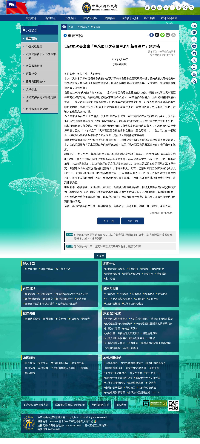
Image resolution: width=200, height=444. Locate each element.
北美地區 (162, 294)
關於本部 (31, 18)
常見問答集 (78, 363)
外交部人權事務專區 (116, 318)
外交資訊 (70, 18)
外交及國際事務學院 (132, 363)
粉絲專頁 (194, 39)
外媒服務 (74, 318)
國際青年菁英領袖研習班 (118, 377)
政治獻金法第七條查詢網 (118, 323)
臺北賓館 (154, 368)
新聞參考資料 (112, 273)
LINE (194, 46)
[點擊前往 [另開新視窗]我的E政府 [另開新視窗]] (146, 403)
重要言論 (31, 38)
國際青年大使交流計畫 (148, 377)
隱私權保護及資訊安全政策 (70, 404)
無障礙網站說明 (100, 404)
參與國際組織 (34, 65)
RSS (194, 81)
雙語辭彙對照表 (59, 363)
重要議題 (162, 273)
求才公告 (110, 278)
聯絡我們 (121, 404)
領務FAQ (30, 368)
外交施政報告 (34, 46)
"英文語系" (159, 7)
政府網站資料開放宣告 (36, 404)
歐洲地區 (149, 294)
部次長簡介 (31, 269)
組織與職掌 (47, 269)
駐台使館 (153, 298)
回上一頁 (109, 220)
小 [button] (178, 7)
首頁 (70, 27)
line (162, 35)
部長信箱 (194, 32)
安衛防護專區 (112, 348)
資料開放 (133, 343)
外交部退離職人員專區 (63, 368)
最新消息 (133, 269)
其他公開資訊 (130, 348)
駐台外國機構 (112, 303)
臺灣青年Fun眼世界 (116, 373)
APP (194, 67)
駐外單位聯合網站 (115, 382)
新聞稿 (145, 269)
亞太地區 (110, 294)
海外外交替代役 (147, 387)
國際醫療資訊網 (113, 368)
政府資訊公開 (129, 18)
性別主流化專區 (139, 318)
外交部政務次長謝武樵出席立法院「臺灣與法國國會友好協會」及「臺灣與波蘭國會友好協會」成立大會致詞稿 (123, 236)
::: (22, 27)
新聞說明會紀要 (131, 273)
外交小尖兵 (136, 373)
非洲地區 (136, 294)
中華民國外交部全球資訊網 (100, 7)
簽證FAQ (43, 368)
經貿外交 (31, 73)
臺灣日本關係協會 (156, 363)
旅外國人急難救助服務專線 (194, 25)
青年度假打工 (152, 373)
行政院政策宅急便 (115, 343)
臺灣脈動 (48, 318)
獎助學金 (31, 89)
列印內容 (173, 35)
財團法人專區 (112, 328)
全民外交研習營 (113, 387)
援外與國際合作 (35, 81)
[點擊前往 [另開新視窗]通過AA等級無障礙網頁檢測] (158, 403)
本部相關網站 (169, 18)
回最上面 (132, 220)
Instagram (194, 53)
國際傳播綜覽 (32, 318)
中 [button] (172, 7)
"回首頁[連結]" (147, 7)
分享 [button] (185, 7)
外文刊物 (61, 318)
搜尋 (191, 7)
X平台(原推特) (194, 60)
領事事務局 (111, 363)
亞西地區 (123, 294)
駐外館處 (140, 298)
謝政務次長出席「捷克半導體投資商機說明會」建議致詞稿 (107, 246)
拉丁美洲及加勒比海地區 (118, 298)
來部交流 (43, 363)
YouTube (194, 74)
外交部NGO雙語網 (136, 368)
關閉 (101, 255)
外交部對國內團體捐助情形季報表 (154, 323)
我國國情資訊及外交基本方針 (41, 56)
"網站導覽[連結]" (153, 7)
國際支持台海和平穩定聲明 (41, 99)
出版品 (151, 338)
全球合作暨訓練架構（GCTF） (145, 392)
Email (168, 35)
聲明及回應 (158, 269)
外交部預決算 (130, 328)
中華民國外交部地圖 (95, 421)
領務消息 (148, 273)
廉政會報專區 (150, 333)
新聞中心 (50, 18)
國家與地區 (90, 18)
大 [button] (166, 7)
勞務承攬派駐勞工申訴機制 (156, 343)
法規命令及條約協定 (162, 318)
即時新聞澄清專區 (115, 269)
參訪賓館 (30, 373)
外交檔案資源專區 (115, 392)
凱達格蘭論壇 (135, 382)
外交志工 (131, 387)
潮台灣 (86, 318)
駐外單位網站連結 (133, 303)
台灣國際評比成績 (37, 108)
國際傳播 (109, 18)
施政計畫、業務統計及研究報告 (122, 333)
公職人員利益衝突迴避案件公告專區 (124, 338)
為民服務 (149, 18)
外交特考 (151, 382)
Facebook (151, 35)
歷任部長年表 (63, 269)
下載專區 (84, 368)
